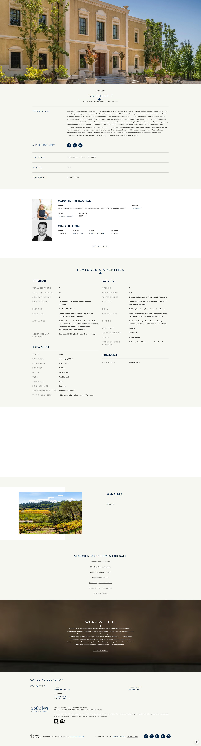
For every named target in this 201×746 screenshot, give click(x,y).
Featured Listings (100, 593)
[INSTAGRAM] (151, 736)
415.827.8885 (78, 233)
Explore (110, 504)
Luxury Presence (77, 736)
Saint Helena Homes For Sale (100, 588)
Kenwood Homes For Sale (100, 572)
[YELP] (163, 736)
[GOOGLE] (168, 736)
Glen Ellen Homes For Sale (100, 567)
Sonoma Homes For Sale (100, 561)
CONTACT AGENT (100, 246)
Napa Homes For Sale (100, 577)
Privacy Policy (119, 736)
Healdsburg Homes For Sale (100, 583)
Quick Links (132, 736)
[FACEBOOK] (146, 736)
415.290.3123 (136, 208)
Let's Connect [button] (100, 650)
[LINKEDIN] (157, 736)
